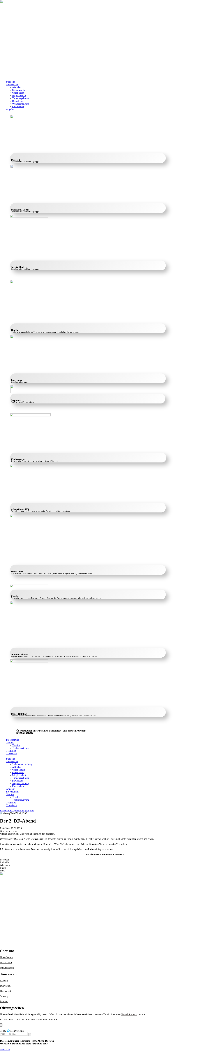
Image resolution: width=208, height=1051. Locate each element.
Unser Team (6, 962)
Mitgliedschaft (7, 967)
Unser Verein (6, 957)
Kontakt (4, 980)
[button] (107, 84)
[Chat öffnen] (1, 1025)
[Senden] (29, 1034)
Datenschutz (6, 991)
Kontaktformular (129, 1014)
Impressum (5, 986)
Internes (4, 1001)
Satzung (4, 996)
